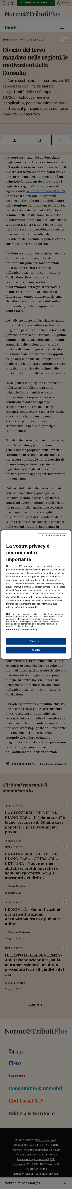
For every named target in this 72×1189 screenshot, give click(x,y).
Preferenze (36, 641)
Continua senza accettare (52, 535)
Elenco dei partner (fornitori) (21, 629)
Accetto (36, 650)
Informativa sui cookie (26, 607)
